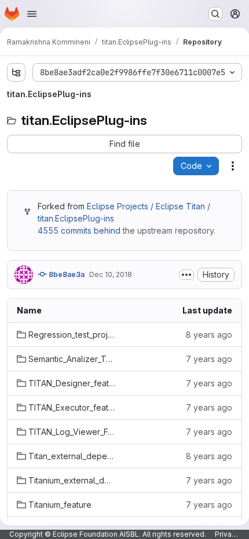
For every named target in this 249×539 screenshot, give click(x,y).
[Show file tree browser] (16, 72)
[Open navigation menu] (32, 14)
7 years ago (209, 359)
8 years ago (209, 334)
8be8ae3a (66, 274)
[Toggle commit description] (186, 275)
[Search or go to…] (215, 14)
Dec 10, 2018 (110, 274)
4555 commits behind (79, 230)
